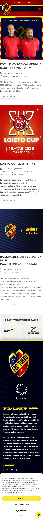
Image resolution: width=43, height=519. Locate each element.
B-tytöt (5, 172)
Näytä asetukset (21, 511)
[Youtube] (29, 2)
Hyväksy (21, 498)
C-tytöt (12, 172)
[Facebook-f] (14, 2)
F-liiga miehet (8, 273)
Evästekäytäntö (14, 516)
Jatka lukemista (9, 96)
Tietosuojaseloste (26, 516)
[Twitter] (19, 2)
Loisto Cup (12, 174)
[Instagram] (24, 2)
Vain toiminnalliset (21, 505)
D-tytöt (20, 172)
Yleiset (25, 76)
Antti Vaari (7, 270)
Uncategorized (15, 76)
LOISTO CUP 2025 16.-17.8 (17, 163)
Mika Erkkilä (7, 73)
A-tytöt (5, 76)
